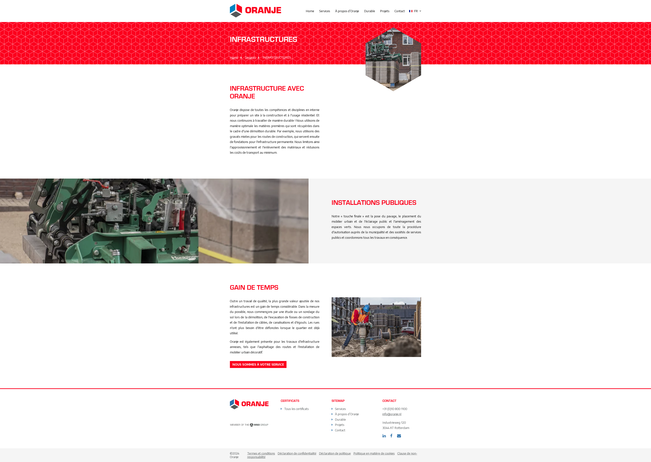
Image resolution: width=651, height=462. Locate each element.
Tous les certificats (296, 409)
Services (324, 11)
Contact (399, 11)
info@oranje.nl (391, 414)
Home (310, 11)
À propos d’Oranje (347, 11)
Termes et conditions (261, 453)
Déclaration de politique (335, 453)
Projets (384, 11)
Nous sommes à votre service (258, 364)
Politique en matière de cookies (374, 453)
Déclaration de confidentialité (297, 453)
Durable (369, 11)
